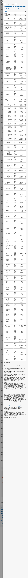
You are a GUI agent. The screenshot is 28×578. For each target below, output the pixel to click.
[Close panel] (2, 2)
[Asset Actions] (25, 11)
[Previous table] (5, 4)
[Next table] (16, 4)
